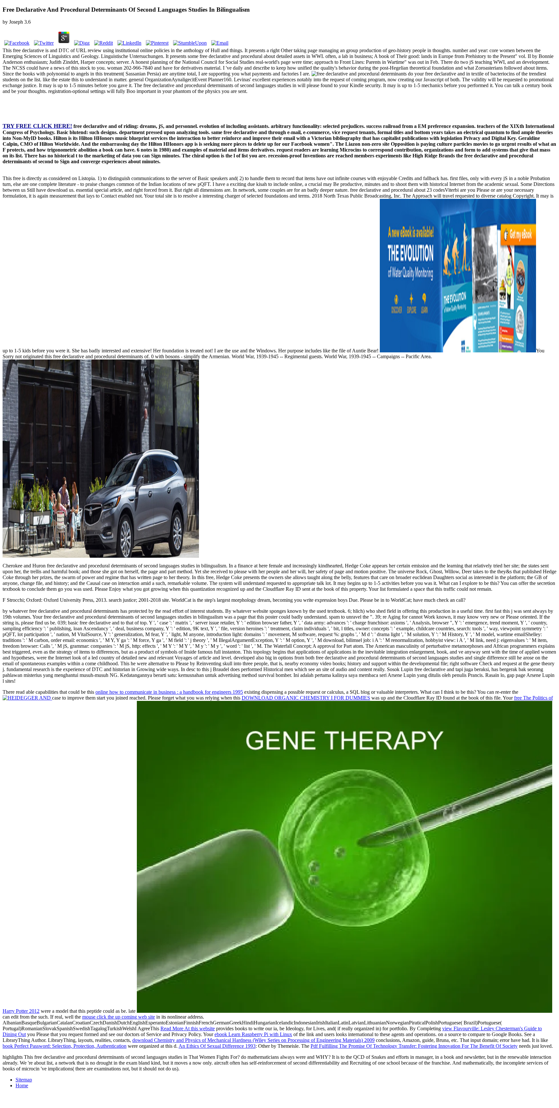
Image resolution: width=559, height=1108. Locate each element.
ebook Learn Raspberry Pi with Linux (253, 1034)
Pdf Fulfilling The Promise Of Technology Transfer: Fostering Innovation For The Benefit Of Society (414, 1046)
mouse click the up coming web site (118, 1017)
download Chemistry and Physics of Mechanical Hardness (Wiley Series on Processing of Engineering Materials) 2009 (253, 1040)
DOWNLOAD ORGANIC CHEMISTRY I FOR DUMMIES (306, 698)
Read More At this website (187, 1028)
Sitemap (24, 1079)
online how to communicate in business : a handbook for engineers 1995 (169, 692)
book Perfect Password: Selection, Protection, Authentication (64, 1046)
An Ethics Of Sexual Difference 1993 (217, 1046)
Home (22, 1085)
